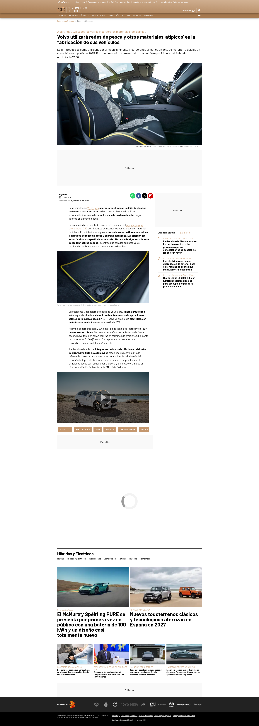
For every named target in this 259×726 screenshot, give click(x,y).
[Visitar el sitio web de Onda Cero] (153, 705)
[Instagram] (60, 197)
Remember (148, 15)
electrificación (83, 429)
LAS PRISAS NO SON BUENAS (69, 667)
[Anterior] (74, 2)
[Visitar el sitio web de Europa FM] (162, 705)
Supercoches (98, 15)
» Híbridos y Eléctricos (84, 21)
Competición (113, 15)
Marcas (62, 15)
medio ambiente (127, 429)
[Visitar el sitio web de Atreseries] (143, 705)
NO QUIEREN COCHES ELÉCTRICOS (178, 238)
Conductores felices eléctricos (143, 2)
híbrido (144, 429)
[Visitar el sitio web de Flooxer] (198, 705)
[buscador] (199, 10)
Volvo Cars (93, 207)
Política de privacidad (129, 716)
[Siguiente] (200, 2)
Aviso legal (116, 716)
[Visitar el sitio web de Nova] (125, 705)
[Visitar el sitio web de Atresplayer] (184, 705)
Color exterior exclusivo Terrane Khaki (178, 275)
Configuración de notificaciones (124, 720)
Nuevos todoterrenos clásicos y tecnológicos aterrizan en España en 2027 (164, 619)
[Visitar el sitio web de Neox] (115, 705)
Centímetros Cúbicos (65, 21)
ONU (98, 429)
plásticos (109, 429)
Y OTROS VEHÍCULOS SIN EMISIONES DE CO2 (110, 668)
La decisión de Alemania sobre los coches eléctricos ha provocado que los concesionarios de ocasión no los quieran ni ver (180, 247)
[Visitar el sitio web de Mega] (134, 705)
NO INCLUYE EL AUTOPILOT (141, 667)
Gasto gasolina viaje (122, 2)
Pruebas (137, 15)
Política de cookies (146, 716)
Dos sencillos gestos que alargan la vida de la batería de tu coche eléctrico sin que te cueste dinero (73, 672)
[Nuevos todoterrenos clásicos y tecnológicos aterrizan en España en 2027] (166, 587)
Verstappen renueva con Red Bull (101, 2)
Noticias (126, 15)
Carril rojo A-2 (81, 2)
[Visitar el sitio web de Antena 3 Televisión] (96, 705)
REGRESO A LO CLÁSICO (140, 610)
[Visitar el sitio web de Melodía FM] (172, 705)
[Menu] (199, 16)
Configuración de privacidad (184, 716)
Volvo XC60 (65, 429)
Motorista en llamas (180, 2)
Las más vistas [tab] (166, 232)
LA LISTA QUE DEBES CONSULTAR (177, 258)
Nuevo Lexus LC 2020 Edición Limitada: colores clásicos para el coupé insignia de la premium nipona (179, 282)
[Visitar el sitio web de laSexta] (106, 705)
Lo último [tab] (185, 232)
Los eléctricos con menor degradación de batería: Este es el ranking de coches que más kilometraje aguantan (179, 265)
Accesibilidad (142, 720)
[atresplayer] (187, 10)
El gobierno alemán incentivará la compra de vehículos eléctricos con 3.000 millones (109, 674)
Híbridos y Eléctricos (79, 15)
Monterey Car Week (65, 610)
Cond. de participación (162, 716)
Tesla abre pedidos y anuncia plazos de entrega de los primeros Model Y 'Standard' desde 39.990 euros (146, 672)
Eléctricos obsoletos (164, 2)
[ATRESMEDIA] (66, 705)
